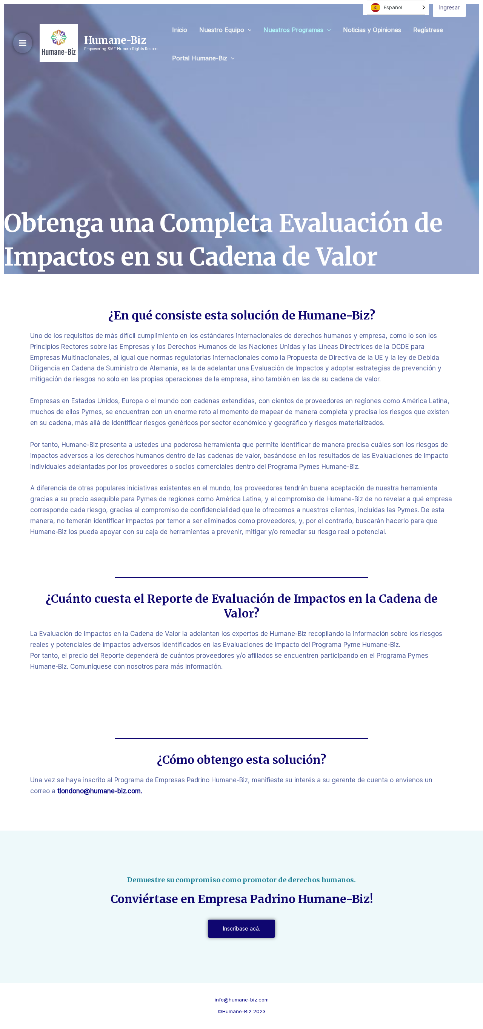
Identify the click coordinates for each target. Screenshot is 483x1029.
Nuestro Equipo (221, 30)
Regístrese (428, 30)
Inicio (179, 30)
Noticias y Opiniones (372, 30)
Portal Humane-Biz (199, 58)
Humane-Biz (115, 40)
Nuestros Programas (293, 30)
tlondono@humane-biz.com (98, 791)
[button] (248, 30)
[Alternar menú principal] (22, 43)
